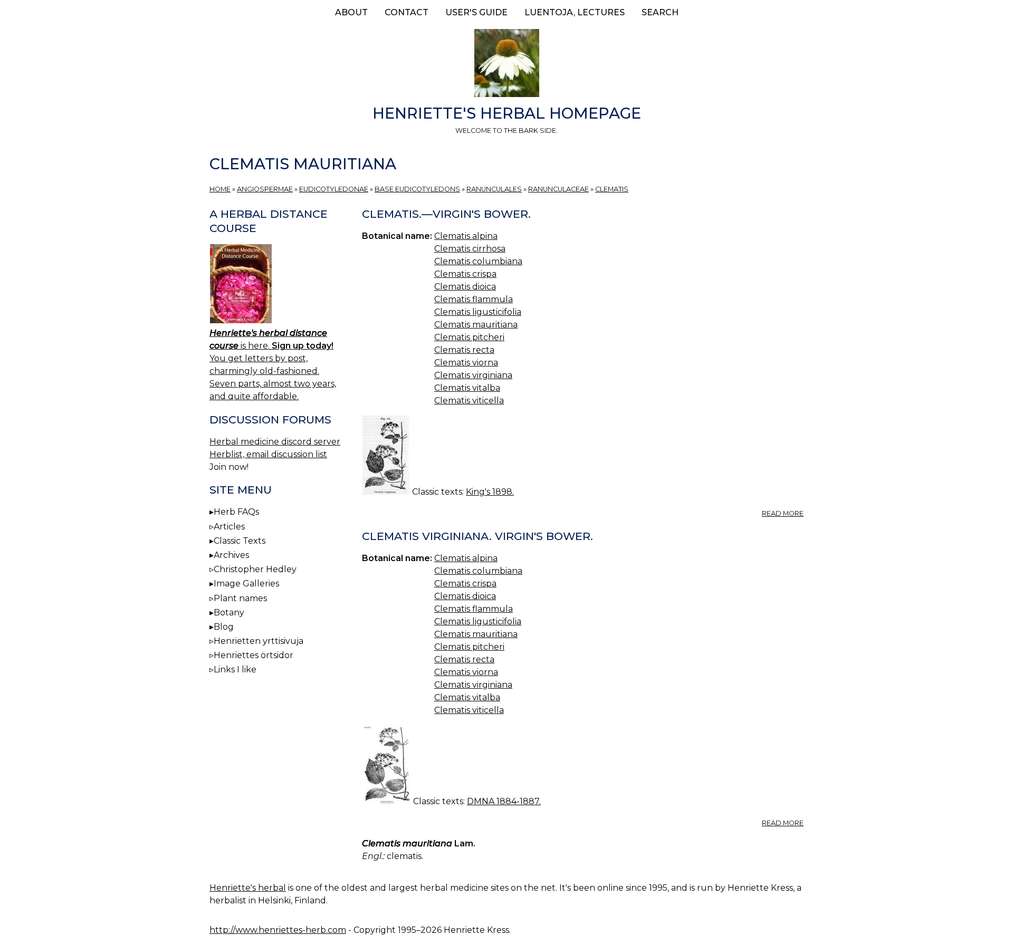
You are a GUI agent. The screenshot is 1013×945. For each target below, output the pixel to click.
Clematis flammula (473, 299)
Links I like (235, 669)
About (351, 12)
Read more (783, 513)
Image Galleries (246, 583)
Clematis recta (464, 350)
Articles (229, 527)
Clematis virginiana (473, 375)
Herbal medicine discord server (274, 442)
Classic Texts (239, 541)
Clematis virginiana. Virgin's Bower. (477, 536)
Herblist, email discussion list (268, 454)
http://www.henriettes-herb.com (277, 930)
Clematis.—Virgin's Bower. (446, 213)
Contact (406, 12)
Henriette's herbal (247, 888)
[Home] (506, 65)
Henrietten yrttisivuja (258, 641)
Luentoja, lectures (574, 12)
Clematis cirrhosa (469, 249)
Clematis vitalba (467, 388)
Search (660, 12)
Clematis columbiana (478, 261)
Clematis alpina (466, 236)
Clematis (611, 189)
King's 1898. (490, 492)
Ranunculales (494, 189)
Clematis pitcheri (469, 337)
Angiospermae (265, 189)
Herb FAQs (236, 512)
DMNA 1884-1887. (504, 801)
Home (220, 189)
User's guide (476, 12)
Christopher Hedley (255, 569)
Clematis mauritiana (476, 325)
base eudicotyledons (417, 189)
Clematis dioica (465, 287)
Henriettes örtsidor (253, 655)
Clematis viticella (469, 401)
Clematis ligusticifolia (477, 312)
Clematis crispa (465, 274)
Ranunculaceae (558, 189)
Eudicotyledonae (333, 189)
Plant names (240, 598)
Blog (224, 627)
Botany (229, 613)
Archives (231, 555)
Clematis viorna (466, 363)
